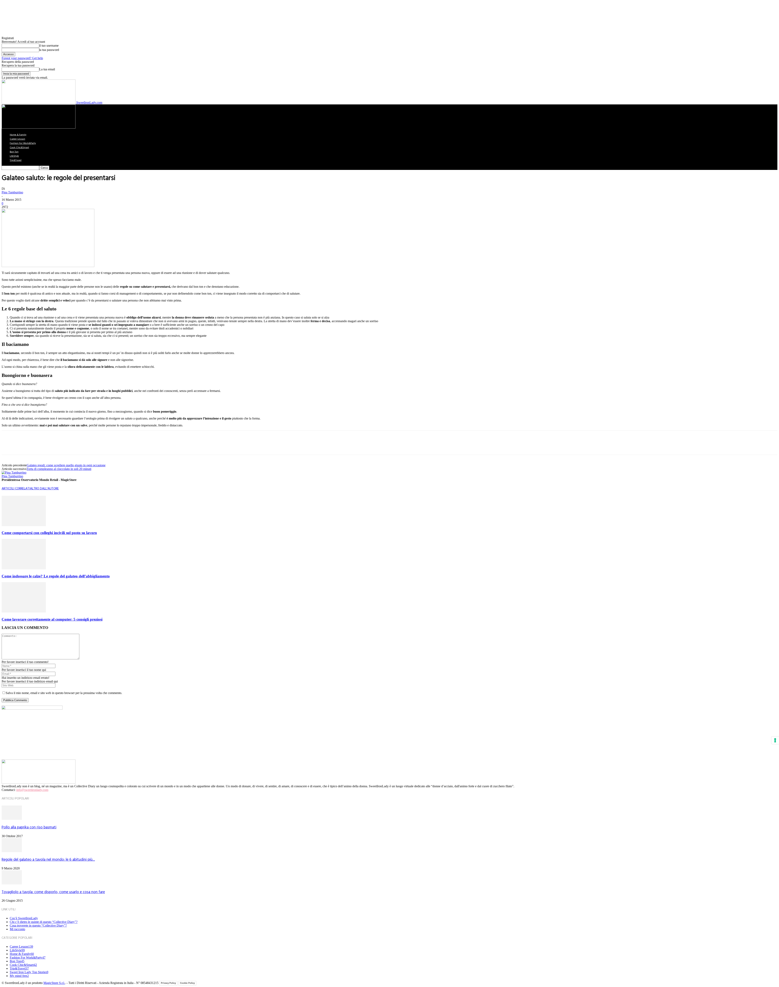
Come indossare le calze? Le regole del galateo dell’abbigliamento (56, 576)
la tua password (49, 49)
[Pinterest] (37, 446)
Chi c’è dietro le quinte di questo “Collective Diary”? (43, 922)
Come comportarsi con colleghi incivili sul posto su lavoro (49, 533)
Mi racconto (17, 929)
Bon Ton (14, 152)
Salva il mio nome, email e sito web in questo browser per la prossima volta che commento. (64, 693)
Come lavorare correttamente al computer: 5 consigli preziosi (52, 619)
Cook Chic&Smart (19, 148)
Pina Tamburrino (12, 192)
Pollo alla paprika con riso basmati (29, 827)
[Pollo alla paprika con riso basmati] (12, 818)
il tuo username (49, 45)
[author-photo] (14, 472)
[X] (23, 446)
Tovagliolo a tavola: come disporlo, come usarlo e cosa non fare (53, 892)
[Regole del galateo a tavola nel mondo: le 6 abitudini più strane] (12, 851)
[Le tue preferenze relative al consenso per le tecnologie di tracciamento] (775, 740)
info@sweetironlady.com (32, 790)
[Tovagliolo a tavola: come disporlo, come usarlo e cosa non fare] (12, 883)
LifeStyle (14, 156)
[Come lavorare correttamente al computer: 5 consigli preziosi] (24, 611)
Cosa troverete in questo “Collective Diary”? (38, 925)
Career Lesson (17, 139)
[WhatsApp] (52, 446)
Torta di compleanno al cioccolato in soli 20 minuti (59, 469)
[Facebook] (8, 446)
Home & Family (18, 135)
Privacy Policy (168, 983)
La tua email (47, 69)
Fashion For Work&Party (23, 143)
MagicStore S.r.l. (54, 983)
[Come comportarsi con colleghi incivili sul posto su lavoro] (24, 525)
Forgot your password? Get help (22, 58)
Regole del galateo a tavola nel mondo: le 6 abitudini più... (48, 860)
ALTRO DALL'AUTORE (44, 488)
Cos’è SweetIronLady (24, 918)
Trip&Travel (16, 160)
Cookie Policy (187, 983)
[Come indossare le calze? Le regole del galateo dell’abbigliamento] (24, 568)
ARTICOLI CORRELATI (16, 488)
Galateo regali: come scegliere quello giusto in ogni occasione (66, 465)
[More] (67, 446)
